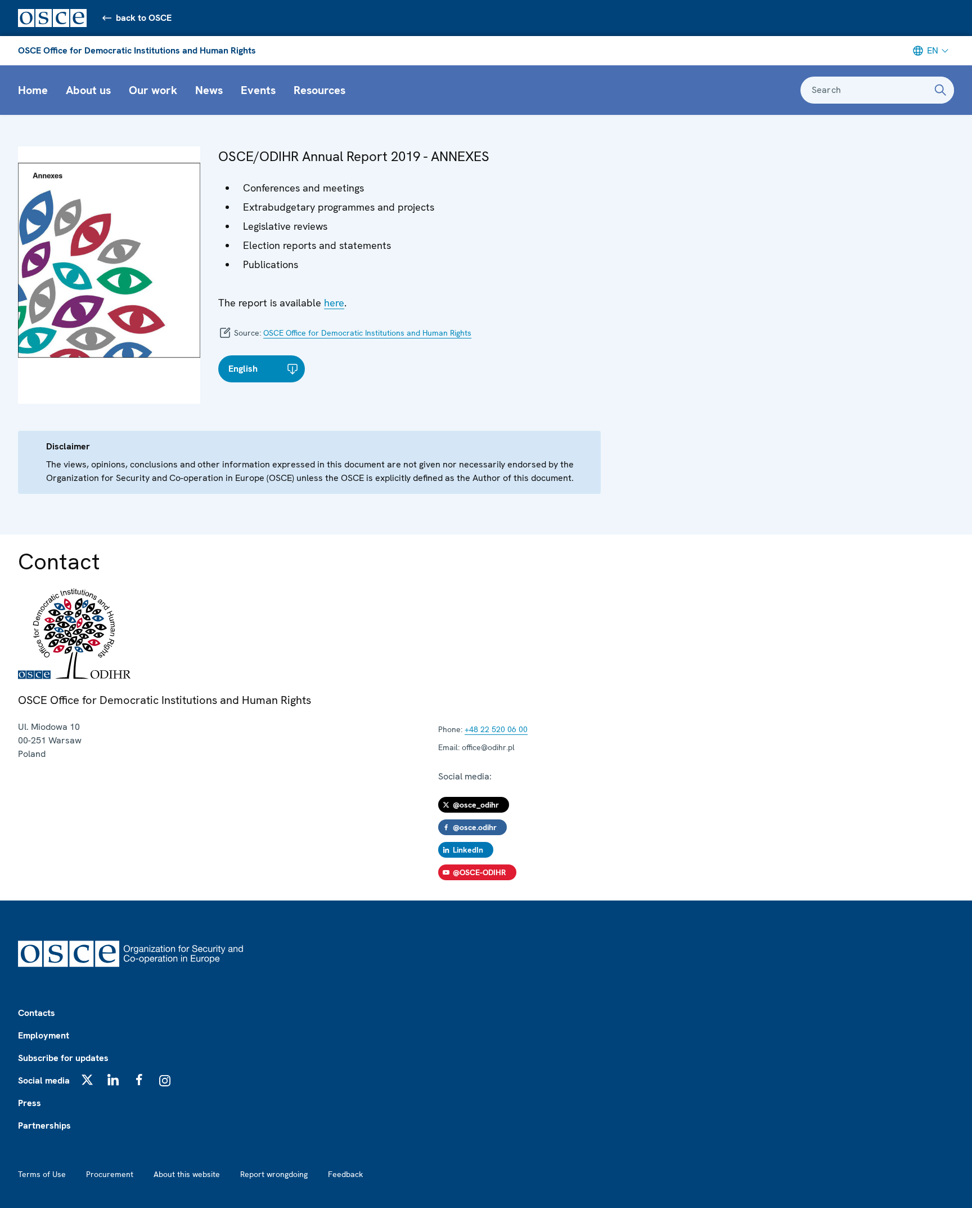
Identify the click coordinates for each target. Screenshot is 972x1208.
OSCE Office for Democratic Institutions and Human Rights (137, 50)
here (334, 302)
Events (258, 90)
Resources (319, 90)
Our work (153, 90)
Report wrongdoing (274, 1174)
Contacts (36, 1013)
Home (33, 90)
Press (29, 1103)
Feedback (345, 1174)
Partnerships (44, 1125)
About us (88, 90)
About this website (187, 1174)
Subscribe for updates (63, 1058)
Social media (44, 1080)
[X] (87, 1079)
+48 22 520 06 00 (496, 729)
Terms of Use (42, 1174)
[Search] (940, 90)
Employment (43, 1035)
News (209, 90)
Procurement (109, 1174)
